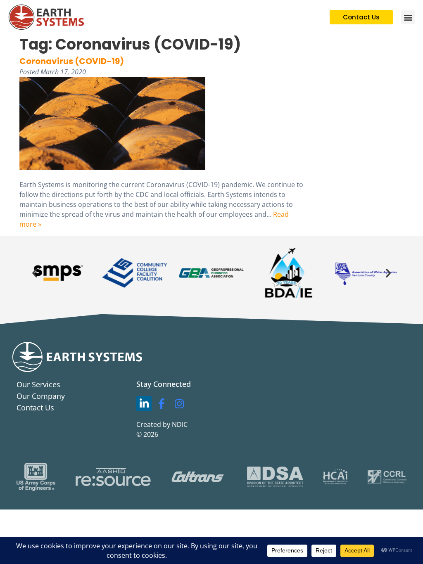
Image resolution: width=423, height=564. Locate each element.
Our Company (41, 396)
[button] (408, 17)
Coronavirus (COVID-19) (71, 61)
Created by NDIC (162, 424)
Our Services (38, 384)
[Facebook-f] (161, 404)
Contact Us (35, 407)
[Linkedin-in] (144, 404)
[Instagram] (179, 404)
